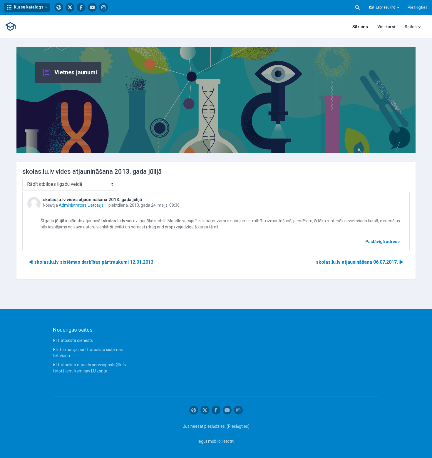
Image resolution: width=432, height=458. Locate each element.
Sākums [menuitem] (360, 26)
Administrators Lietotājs (81, 205)
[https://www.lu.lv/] (58, 7)
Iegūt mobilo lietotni (216, 441)
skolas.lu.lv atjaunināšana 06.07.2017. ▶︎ (359, 262)
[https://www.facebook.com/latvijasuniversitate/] (81, 7)
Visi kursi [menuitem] (386, 26)
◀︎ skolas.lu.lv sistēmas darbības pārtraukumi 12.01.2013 (91, 262)
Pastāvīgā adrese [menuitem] (382, 241)
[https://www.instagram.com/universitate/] (103, 7)
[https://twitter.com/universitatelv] (70, 7)
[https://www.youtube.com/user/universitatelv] (92, 7)
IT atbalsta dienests (74, 340)
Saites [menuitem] (411, 26)
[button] (27, 7)
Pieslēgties (418, 7)
